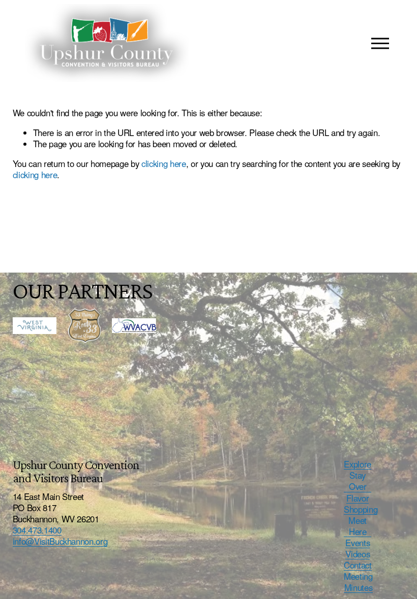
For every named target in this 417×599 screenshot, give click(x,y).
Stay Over (358, 481)
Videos (357, 553)
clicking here (163, 163)
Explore (357, 464)
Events (357, 542)
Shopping (360, 509)
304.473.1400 (37, 530)
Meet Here (357, 526)
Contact (358, 565)
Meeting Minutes (358, 582)
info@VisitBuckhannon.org (60, 541)
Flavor (357, 498)
